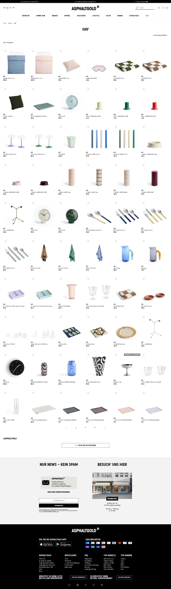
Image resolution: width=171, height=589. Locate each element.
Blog (40, 571)
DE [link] (7, 8)
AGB (66, 558)
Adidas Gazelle (109, 563)
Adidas (123, 558)
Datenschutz (69, 565)
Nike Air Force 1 (109, 558)
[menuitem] (14, 35)
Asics (122, 561)
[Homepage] (85, 529)
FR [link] (13, 8)
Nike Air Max (108, 567)
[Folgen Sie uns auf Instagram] (69, 585)
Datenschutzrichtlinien (49, 510)
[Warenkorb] (167, 8)
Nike (122, 565)
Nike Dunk (107, 565)
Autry (122, 563)
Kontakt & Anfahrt (45, 561)
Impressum (68, 567)
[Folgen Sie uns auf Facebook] (85, 585)
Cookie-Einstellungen (72, 563)
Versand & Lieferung (92, 565)
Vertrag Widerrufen (78, 577)
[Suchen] (137, 8)
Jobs (40, 569)
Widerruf (68, 561)
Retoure (87, 567)
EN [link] (4, 8)
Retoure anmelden (124, 577)
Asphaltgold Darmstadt (47, 565)
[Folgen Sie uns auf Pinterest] (102, 585)
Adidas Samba (108, 561)
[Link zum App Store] (46, 544)
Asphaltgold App (90, 569)
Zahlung (87, 563)
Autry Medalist (109, 569)
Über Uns (42, 558)
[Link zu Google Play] (63, 544)
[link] (85, 7)
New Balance (125, 567)
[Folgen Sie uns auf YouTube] (94, 585)
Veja (122, 569)
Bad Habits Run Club (46, 567)
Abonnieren (59, 505)
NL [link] (10, 8)
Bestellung (88, 561)
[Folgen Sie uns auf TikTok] (78, 585)
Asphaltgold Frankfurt (46, 563)
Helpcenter (88, 558)
